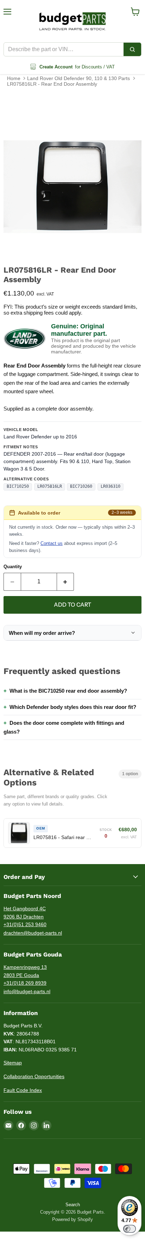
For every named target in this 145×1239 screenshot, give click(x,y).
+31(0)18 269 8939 (25, 983)
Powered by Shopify (72, 1219)
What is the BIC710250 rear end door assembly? (68, 691)
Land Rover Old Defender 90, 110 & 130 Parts (78, 78)
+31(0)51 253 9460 (25, 924)
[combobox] (64, 49)
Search (72, 1204)
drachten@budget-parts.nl (33, 933)
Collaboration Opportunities (34, 1076)
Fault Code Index (23, 1090)
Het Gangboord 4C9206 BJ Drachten (25, 912)
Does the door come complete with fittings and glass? (64, 727)
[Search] (132, 49)
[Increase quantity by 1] (65, 581)
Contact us (51, 543)
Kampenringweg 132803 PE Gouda (25, 971)
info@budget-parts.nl (27, 991)
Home (13, 78)
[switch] (129, 1229)
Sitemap (13, 1062)
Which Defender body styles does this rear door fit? (73, 707)
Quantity (13, 566)
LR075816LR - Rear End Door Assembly (52, 84)
